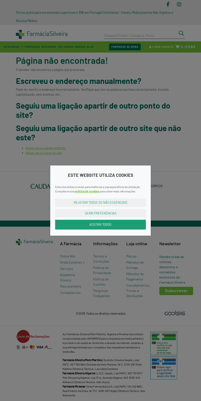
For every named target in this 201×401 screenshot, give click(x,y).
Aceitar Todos (100, 224)
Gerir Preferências (100, 213)
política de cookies (87, 191)
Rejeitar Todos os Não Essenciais (100, 202)
